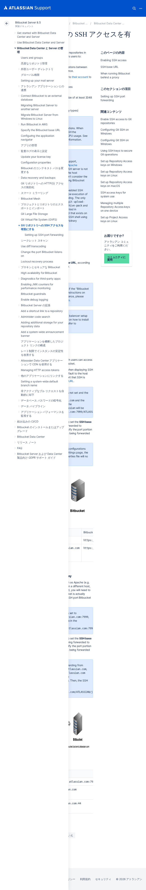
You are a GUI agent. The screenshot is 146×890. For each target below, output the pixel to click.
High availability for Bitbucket (39, 272)
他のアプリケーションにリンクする (42, 375)
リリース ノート (26, 442)
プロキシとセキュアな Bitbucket (40, 267)
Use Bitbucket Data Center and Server (40, 42)
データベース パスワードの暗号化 (41, 400)
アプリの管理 (29, 145)
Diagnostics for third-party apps (40, 278)
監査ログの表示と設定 (34, 151)
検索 (134, 8)
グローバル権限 (30, 74)
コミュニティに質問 (116, 258)
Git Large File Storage (34, 213)
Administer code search (35, 316)
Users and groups (32, 57)
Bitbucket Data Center (31, 436)
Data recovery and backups (38, 177)
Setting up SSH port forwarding (44, 234)
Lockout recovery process (37, 261)
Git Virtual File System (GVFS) (39, 219)
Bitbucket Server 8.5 (28, 22)
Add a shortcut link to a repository (42, 311)
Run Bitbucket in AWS (34, 124)
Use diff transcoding (33, 246)
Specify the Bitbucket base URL (40, 130)
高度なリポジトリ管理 (34, 63)
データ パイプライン (33, 406)
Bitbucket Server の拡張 (35, 305)
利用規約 (85, 879)
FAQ (19, 448)
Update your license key (36, 156)
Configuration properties (36, 162)
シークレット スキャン (34, 240)
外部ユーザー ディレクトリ (37, 69)
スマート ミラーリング (34, 192)
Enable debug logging (34, 299)
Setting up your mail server (37, 80)
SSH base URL (110, 66)
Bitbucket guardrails (33, 293)
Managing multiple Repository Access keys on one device (115, 206)
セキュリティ (103, 879)
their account (80, 76)
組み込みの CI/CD (27, 421)
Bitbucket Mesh (30, 198)
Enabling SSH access (114, 60)
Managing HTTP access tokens (40, 370)
